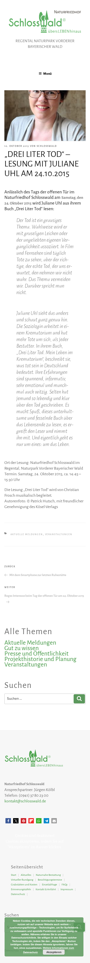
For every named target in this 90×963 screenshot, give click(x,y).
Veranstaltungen (59, 534)
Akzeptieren (53, 952)
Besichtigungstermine (50, 879)
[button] (8, 821)
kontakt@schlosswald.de (25, 801)
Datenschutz (18, 894)
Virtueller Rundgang (22, 879)
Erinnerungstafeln (21, 889)
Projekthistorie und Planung (40, 659)
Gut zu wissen (21, 648)
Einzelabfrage (49, 884)
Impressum (67, 889)
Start (13, 875)
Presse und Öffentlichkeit (36, 653)
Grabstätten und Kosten (24, 884)
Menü (47, 73)
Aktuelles (26, 875)
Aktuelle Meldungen (26, 534)
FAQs (65, 884)
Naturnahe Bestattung (48, 875)
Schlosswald (47, 146)
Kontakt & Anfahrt (46, 889)
